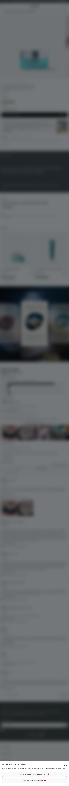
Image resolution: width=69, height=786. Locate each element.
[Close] (65, 764)
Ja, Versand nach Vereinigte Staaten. (33, 774)
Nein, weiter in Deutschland (33, 781)
